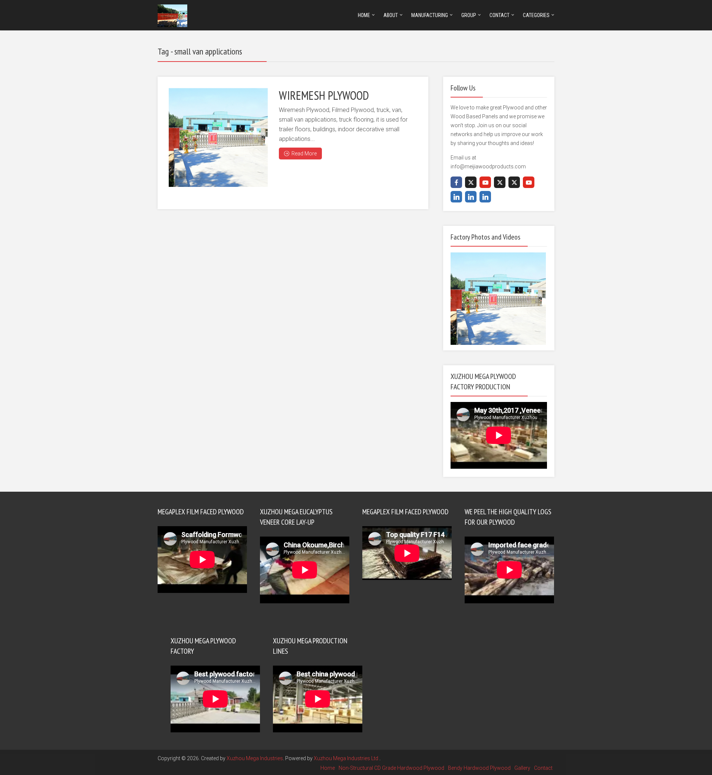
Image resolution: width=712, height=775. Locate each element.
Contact (500, 15)
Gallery (522, 768)
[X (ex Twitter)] (471, 182)
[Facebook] (456, 182)
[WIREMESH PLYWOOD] (218, 137)
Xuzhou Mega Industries (255, 758)
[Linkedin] (456, 196)
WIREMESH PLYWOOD (324, 95)
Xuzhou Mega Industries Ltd (346, 758)
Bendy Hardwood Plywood (479, 768)
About (390, 15)
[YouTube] (485, 182)
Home (364, 15)
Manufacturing (429, 15)
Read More (304, 153)
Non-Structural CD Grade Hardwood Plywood (391, 768)
